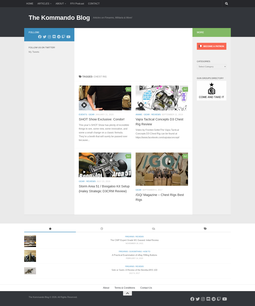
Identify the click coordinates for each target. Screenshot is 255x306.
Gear (91, 114)
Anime (139, 114)
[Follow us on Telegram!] (59, 37)
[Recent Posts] (102, 229)
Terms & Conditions (125, 288)
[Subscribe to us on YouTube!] (68, 37)
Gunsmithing (135, 252)
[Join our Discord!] (54, 37)
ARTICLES (43, 3)
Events (83, 114)
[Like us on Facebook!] (40, 37)
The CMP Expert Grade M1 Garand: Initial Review (134, 240)
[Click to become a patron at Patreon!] (211, 50)
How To (146, 252)
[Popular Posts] (50, 229)
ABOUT (60, 3)
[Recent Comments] (153, 229)
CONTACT (94, 3)
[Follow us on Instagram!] (49, 37)
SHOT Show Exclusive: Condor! (102, 119)
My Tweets (34, 52)
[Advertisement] (133, 50)
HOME (29, 3)
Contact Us (146, 288)
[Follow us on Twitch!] (63, 37)
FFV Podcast (77, 3)
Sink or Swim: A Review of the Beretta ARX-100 (134, 270)
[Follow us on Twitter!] (44, 37)
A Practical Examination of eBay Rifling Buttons (134, 255)
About (106, 288)
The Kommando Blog (59, 17)
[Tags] (205, 229)
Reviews (156, 114)
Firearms (129, 237)
